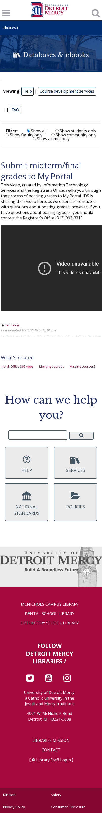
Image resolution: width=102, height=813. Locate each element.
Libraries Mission (51, 740)
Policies (75, 507)
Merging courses (51, 366)
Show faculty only (25, 135)
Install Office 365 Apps (17, 366)
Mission (9, 794)
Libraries (9, 28)
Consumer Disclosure (68, 807)
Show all (38, 131)
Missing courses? (82, 366)
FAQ (15, 110)
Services (75, 470)
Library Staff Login (53, 759)
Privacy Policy (14, 807)
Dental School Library (49, 613)
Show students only (77, 131)
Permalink (12, 325)
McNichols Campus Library (49, 604)
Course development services (67, 91)
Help (27, 91)
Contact (51, 750)
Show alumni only (53, 139)
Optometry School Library (50, 623)
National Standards (27, 510)
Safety (56, 794)
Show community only (75, 135)
